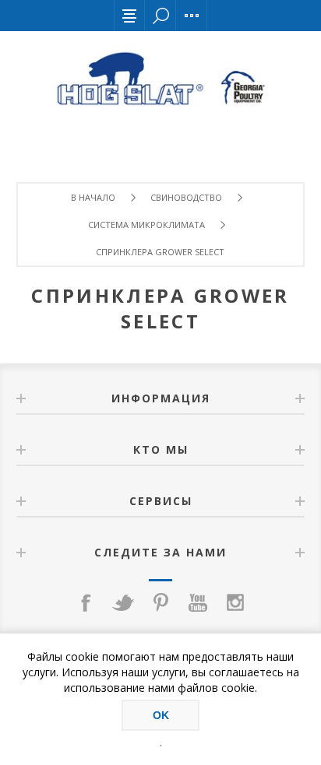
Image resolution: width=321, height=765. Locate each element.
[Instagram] (235, 602)
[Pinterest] (160, 602)
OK (161, 715)
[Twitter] (123, 602)
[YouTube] (197, 602)
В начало (93, 197)
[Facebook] (85, 602)
